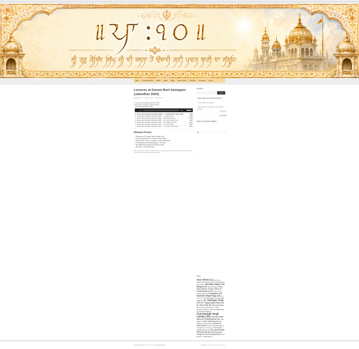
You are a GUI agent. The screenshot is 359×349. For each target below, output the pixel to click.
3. (155, 118)
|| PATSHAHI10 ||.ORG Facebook (215, 125)
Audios (165, 80)
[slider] (189, 110)
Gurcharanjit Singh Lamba (208, 315)
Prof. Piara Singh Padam (216, 325)
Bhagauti (202, 287)
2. (154, 116)
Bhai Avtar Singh (213, 287)
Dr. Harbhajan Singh (153, 150)
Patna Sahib (202, 325)
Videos (173, 80)
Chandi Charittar (215, 289)
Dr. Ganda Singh (209, 298)
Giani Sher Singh (176, 150)
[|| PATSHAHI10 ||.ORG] (179, 41)
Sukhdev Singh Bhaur (154, 152)
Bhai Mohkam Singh (142, 150)
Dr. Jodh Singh (204, 305)
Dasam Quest (182, 80)
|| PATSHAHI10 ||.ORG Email (223, 125)
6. (154, 124)
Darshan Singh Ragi (209, 296)
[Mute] (185, 110)
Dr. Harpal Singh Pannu (165, 150)
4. (156, 120)
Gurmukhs (192, 80)
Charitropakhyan (205, 291)
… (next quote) (222, 115)
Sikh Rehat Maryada (213, 334)
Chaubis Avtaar (202, 293)
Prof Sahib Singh (201, 327)
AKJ (213, 282)
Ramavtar (210, 327)
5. (156, 122)
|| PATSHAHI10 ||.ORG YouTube (219, 125)
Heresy (211, 80)
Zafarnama (208, 336)
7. (156, 126)
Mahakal (217, 323)
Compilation (215, 293)
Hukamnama (212, 319)
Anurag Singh (220, 282)
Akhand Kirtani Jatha (203, 282)
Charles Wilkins (217, 291)
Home (137, 80)
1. (159, 114)
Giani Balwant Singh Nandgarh (207, 307)
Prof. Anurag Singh (143, 152)
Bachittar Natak (214, 284)
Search (221, 93)
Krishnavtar (208, 323)
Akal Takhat (205, 279)
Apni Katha (200, 284)
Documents (202, 80)
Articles (158, 80)
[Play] (137, 110)
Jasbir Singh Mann (210, 321)
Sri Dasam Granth (147, 80)
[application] (164, 110)
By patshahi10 (137, 98)
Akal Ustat (217, 280)
